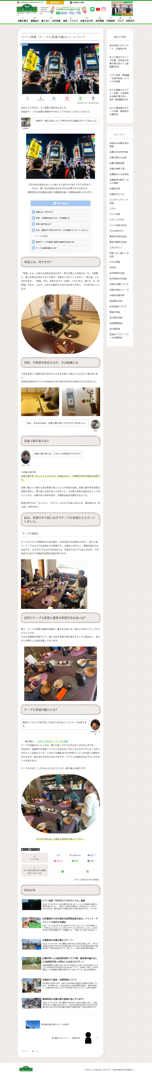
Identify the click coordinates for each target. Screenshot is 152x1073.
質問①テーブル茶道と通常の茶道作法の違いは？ (55, 242)
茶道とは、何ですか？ (45, 212)
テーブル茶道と (42, 236)
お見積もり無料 (78, 2)
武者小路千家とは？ (44, 224)
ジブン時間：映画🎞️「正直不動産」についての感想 (119, 78)
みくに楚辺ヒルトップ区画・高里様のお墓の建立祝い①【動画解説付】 (119, 62)
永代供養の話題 (116, 273)
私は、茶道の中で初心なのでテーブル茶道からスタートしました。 (62, 230)
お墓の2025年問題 (118, 152)
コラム (26, 849)
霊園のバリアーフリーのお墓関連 (119, 336)
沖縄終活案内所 (116, 295)
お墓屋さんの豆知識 (119, 174)
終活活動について (118, 306)
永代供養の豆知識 (118, 278)
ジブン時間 (35, 849)
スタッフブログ (116, 219)
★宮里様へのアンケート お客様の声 (119, 47)
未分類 (112, 267)
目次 (59, 203)
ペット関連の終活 (118, 225)
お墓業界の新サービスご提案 (119, 181)
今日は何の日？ (116, 230)
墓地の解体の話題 (118, 242)
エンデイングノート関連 (119, 201)
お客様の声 (114, 188)
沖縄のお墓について (119, 284)
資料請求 (56, 2)
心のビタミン (115, 247)
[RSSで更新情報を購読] (87, 871)
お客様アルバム (116, 194)
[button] (93, 98)
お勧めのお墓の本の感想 (119, 145)
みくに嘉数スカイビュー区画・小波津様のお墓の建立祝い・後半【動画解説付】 (119, 95)
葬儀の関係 (114, 312)
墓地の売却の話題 (118, 236)
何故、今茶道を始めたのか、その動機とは (53, 218)
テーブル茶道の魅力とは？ (46, 248)
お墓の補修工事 (116, 168)
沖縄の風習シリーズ (119, 289)
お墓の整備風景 (116, 163)
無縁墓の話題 (115, 301)
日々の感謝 (114, 262)
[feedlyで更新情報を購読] (62, 871)
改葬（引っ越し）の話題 (119, 255)
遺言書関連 (114, 328)
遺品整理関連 (115, 323)
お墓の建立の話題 (118, 157)
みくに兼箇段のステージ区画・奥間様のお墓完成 (119, 111)
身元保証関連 (115, 317)
